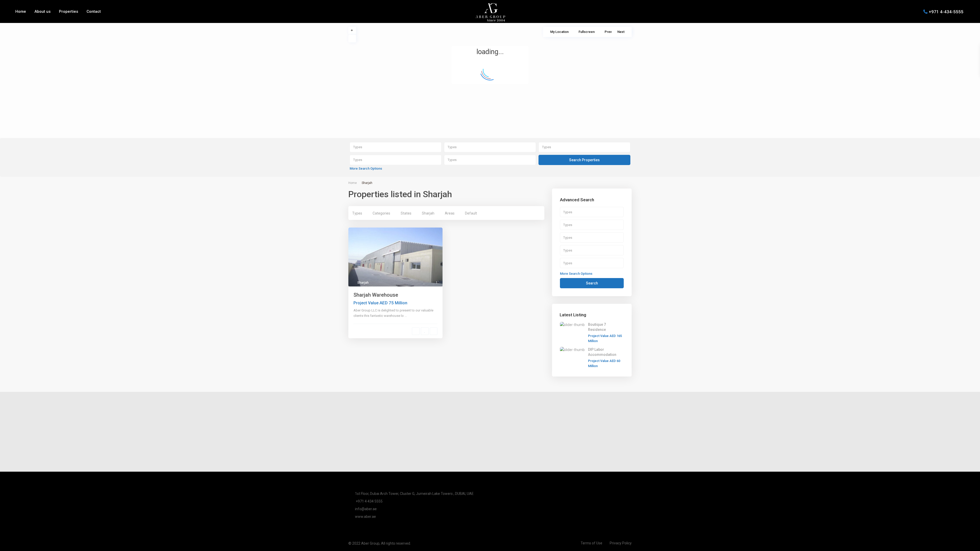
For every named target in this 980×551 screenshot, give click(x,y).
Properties (68, 11)
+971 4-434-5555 (946, 11)
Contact (94, 11)
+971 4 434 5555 (369, 501)
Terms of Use (591, 543)
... (406, 316)
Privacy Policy (621, 543)
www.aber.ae (365, 517)
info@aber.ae (366, 509)
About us (42, 11)
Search (592, 283)
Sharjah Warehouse (375, 295)
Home (20, 11)
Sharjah (363, 282)
